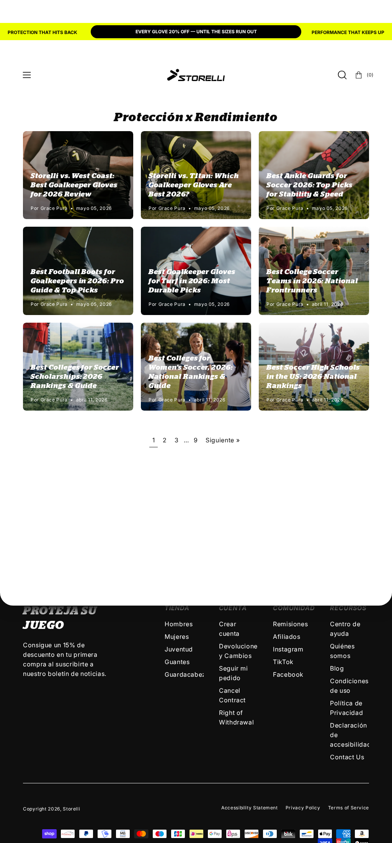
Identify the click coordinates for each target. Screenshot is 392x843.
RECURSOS (348, 608)
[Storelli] (196, 75)
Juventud (179, 649)
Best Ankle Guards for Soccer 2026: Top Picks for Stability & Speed (309, 185)
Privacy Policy (303, 808)
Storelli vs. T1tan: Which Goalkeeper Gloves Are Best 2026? (194, 185)
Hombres (179, 624)
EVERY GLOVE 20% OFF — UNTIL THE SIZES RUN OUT (196, 31)
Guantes (177, 662)
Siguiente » (223, 440)
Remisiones (290, 624)
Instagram (288, 649)
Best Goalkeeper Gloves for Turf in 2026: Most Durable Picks (192, 281)
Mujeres (177, 636)
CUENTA (233, 608)
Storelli (71, 809)
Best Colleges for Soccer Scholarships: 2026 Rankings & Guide (75, 377)
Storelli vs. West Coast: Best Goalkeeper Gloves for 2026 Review (74, 185)
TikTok (283, 662)
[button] (341, 75)
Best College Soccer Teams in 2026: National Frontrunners (312, 281)
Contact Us (347, 757)
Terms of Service (348, 808)
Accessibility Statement (249, 808)
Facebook (288, 674)
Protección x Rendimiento (196, 117)
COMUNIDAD (294, 608)
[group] (196, 32)
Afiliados (287, 636)
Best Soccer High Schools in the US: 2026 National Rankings (313, 377)
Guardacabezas (189, 674)
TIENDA (177, 608)
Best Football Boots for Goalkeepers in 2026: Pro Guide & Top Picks (77, 281)
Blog (337, 668)
